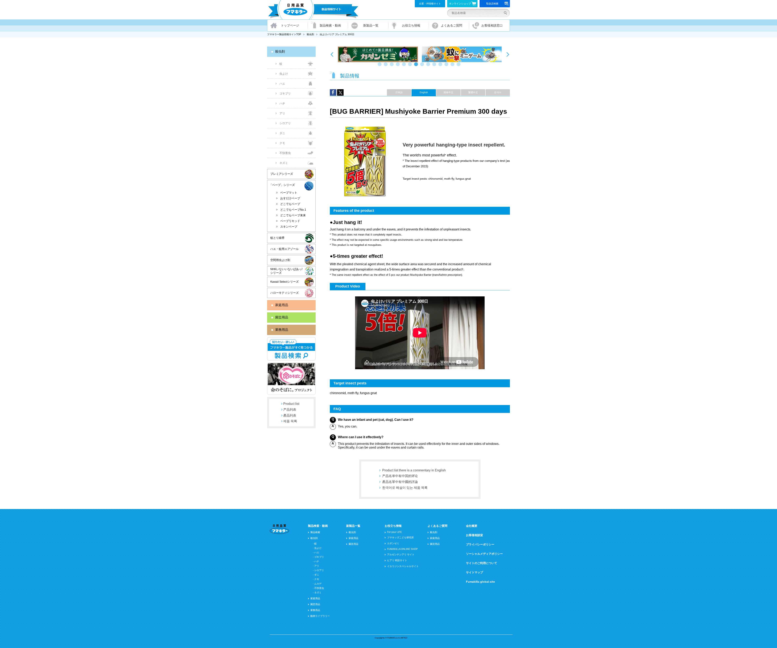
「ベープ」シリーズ (282, 185)
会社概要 (471, 525)
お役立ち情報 (411, 25)
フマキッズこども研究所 (400, 537)
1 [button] (380, 66)
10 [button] (435, 66)
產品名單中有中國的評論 (400, 482)
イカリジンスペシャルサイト (403, 566)
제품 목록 (290, 421)
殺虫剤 (310, 34)
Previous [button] (332, 54)
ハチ (282, 103)
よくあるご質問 (451, 25)
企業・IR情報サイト (430, 3)
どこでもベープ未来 (293, 215)
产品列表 (289, 409)
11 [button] (441, 66)
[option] (378, 54)
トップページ (290, 25)
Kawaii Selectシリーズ (284, 281)
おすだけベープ (290, 198)
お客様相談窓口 (492, 25)
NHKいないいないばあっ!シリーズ (286, 270)
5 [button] (405, 66)
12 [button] (447, 66)
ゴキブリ (285, 93)
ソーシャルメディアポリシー (484, 553)
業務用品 (281, 329)
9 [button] (429, 66)
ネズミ (283, 162)
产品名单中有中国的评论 (400, 476)
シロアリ (285, 123)
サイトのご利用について (481, 563)
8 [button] (423, 66)
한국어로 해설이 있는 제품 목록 (405, 487)
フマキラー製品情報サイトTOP (284, 34)
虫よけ (283, 73)
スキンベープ (288, 226)
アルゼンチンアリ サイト (400, 554)
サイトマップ (474, 572)
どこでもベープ (290, 204)
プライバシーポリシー (480, 544)
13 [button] (453, 66)
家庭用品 (281, 305)
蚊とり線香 (277, 237)
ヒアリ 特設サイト (397, 560)
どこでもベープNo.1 (293, 209)
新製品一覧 (370, 25)
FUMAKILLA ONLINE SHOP (402, 549)
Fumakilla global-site (480, 581)
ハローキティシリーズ (284, 292)
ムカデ (318, 583)
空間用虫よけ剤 (280, 260)
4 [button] (399, 66)
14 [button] (459, 66)
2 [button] (386, 66)
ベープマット (288, 192)
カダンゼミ (393, 543)
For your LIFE (394, 532)
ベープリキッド (290, 221)
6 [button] (411, 66)
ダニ (282, 133)
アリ (282, 113)
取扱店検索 (492, 3)
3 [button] (393, 66)
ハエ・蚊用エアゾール (284, 248)
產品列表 (289, 415)
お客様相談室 (474, 535)
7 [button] (417, 66)
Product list (291, 403)
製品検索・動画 (330, 25)
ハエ (282, 83)
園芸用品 (281, 317)
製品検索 (315, 532)
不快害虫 (285, 153)
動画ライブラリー (320, 616)
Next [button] (508, 54)
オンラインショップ (460, 3)
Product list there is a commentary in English (414, 470)
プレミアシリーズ (281, 173)
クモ (282, 143)
